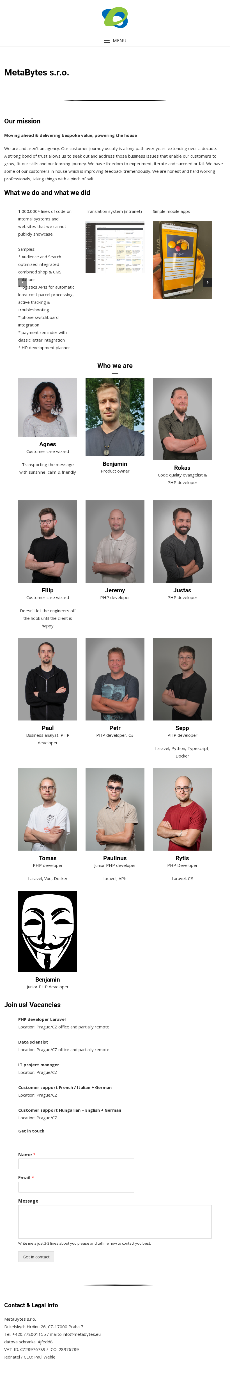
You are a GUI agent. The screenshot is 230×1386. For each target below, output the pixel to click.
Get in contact (36, 1257)
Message (28, 1201)
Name (27, 1155)
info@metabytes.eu (82, 1334)
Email (26, 1178)
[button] (115, 40)
